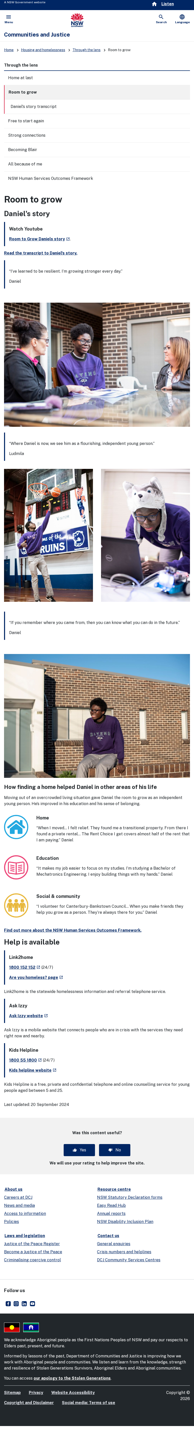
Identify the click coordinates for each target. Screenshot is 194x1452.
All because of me (25, 164)
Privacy (36, 1392)
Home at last (20, 77)
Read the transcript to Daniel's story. (40, 253)
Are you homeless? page (36, 977)
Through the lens (86, 50)
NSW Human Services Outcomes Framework (50, 178)
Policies (11, 1221)
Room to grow (23, 92)
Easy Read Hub (111, 1205)
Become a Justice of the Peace (33, 1251)
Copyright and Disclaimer (29, 1402)
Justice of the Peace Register (32, 1243)
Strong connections (26, 135)
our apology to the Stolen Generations (72, 1378)
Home (9, 50)
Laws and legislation (25, 1235)
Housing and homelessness (43, 50)
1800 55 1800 (25, 1060)
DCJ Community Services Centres (128, 1260)
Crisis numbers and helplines (124, 1251)
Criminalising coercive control (32, 1260)
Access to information (25, 1213)
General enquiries (113, 1243)
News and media (19, 1205)
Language (182, 19)
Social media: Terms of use (88, 1402)
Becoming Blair (22, 149)
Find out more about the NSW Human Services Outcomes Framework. (72, 930)
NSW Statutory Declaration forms (129, 1197)
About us (13, 1189)
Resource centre (114, 1189)
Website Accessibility (73, 1392)
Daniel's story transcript (34, 106)
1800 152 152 (24, 967)
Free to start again (26, 121)
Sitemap (12, 1392)
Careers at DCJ (18, 1197)
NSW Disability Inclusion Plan (125, 1221)
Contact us (108, 1235)
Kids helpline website (33, 1070)
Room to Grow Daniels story (39, 239)
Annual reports (111, 1213)
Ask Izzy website (28, 1015)
